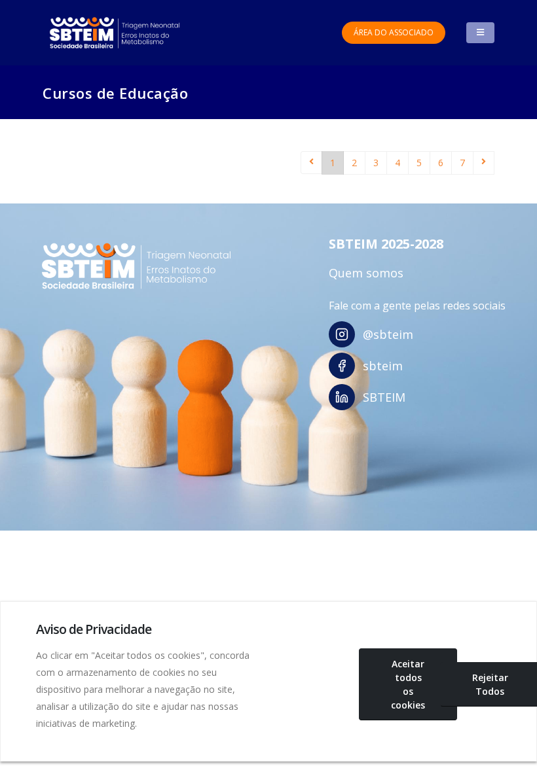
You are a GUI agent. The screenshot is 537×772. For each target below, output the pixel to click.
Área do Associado (394, 32)
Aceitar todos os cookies (408, 684)
